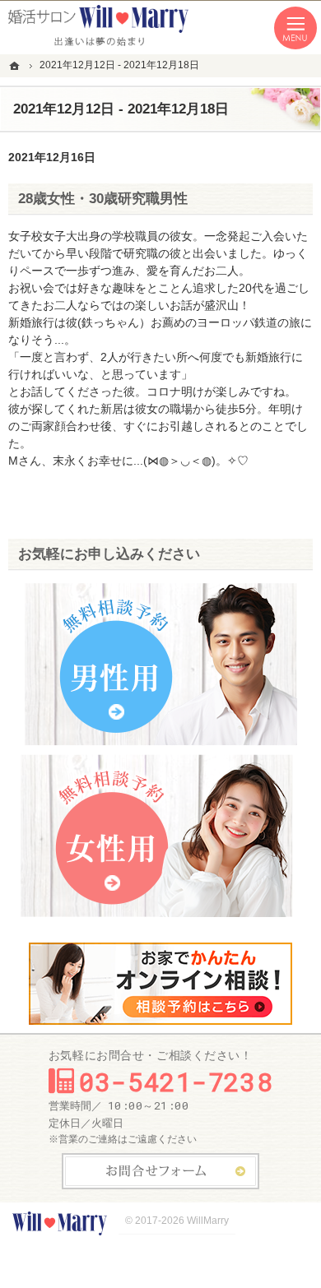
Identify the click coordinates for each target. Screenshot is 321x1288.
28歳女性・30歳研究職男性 (103, 198)
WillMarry (208, 1220)
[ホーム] (16, 65)
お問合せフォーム (160, 1171)
